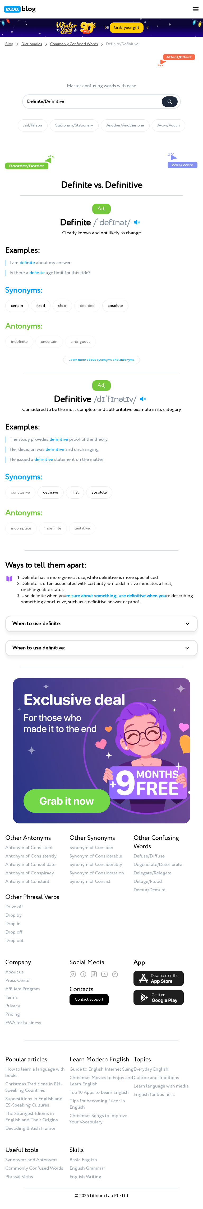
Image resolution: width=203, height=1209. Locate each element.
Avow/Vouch (168, 125)
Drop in (13, 923)
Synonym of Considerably (96, 864)
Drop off (13, 932)
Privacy (12, 1006)
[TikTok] (94, 974)
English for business (154, 1094)
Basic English (83, 1160)
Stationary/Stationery (74, 125)
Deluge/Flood (147, 881)
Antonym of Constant (27, 881)
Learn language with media (161, 1086)
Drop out (14, 940)
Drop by (13, 915)
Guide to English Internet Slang (101, 1069)
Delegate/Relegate (152, 873)
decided (87, 306)
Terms (11, 997)
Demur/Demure (149, 890)
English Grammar (87, 1168)
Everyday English (150, 1069)
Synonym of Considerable (96, 856)
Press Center (18, 980)
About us (14, 972)
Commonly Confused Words (74, 44)
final (75, 492)
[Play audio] (137, 222)
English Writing (85, 1176)
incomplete (21, 528)
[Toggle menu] (196, 9)
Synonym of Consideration (97, 873)
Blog (9, 44)
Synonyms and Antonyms (31, 1160)
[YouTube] (104, 974)
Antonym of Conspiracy (29, 873)
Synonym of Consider (91, 847)
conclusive (20, 492)
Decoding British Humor (30, 1128)
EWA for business (23, 1022)
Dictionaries (31, 44)
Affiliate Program (22, 989)
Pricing (12, 1014)
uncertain (49, 342)
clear (62, 306)
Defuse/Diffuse (149, 856)
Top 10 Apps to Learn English (99, 1092)
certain (17, 306)
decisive (50, 492)
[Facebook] (83, 974)
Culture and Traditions (156, 1077)
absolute (115, 306)
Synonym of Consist (90, 881)
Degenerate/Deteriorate (157, 864)
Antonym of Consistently (31, 856)
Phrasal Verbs (19, 1176)
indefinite (19, 342)
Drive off (14, 907)
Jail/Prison (32, 125)
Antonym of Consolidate (30, 864)
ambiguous (80, 342)
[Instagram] (73, 974)
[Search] (170, 101)
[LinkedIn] (115, 974)
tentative (82, 528)
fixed (40, 306)
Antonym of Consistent (29, 847)
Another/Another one (125, 125)
